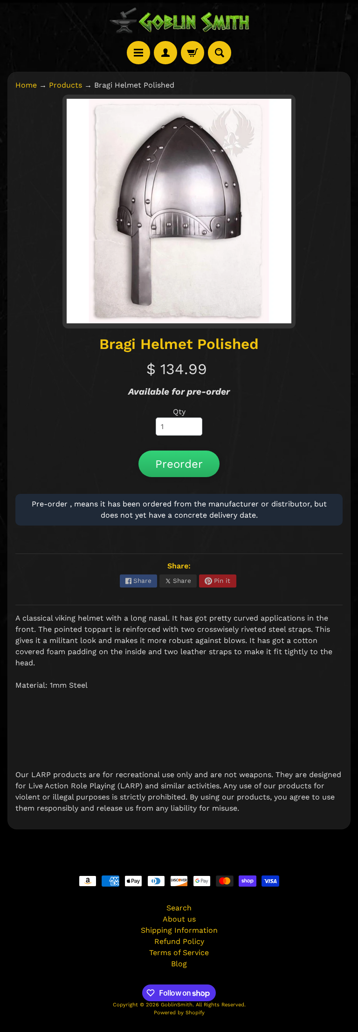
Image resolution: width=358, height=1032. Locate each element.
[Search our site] (219, 52)
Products (65, 85)
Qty (179, 411)
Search (179, 907)
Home (26, 85)
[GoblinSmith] (179, 20)
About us (179, 919)
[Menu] (138, 52)
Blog (179, 963)
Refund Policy (179, 941)
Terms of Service (179, 952)
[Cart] (192, 52)
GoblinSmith (177, 1005)
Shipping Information (179, 930)
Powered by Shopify (179, 1013)
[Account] (165, 52)
